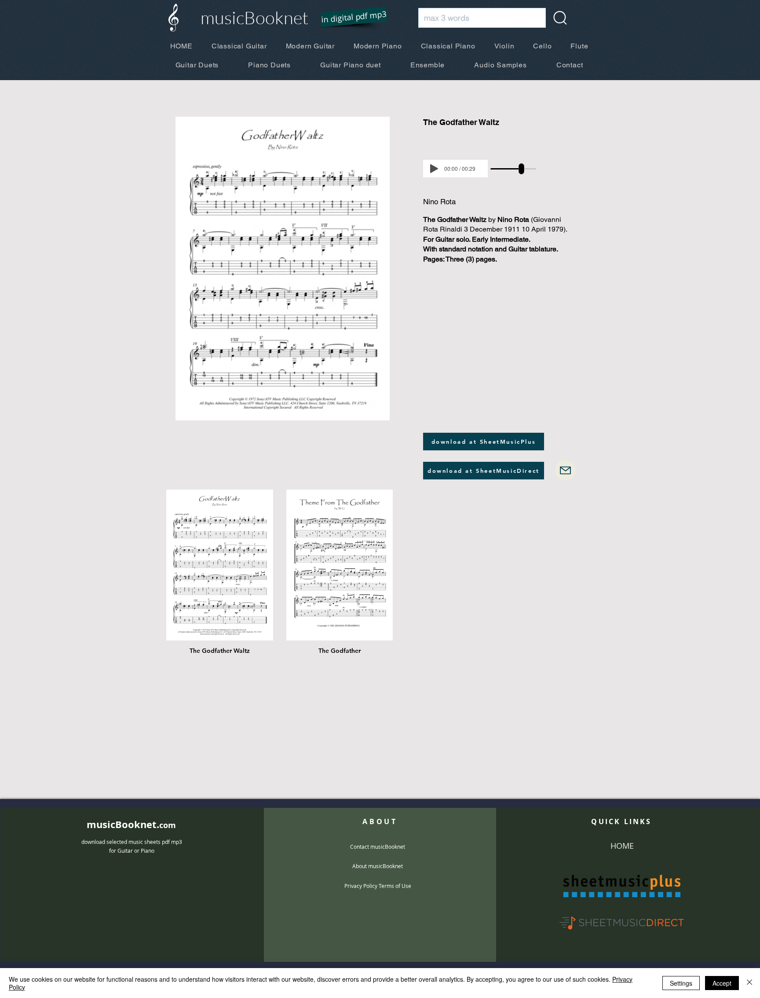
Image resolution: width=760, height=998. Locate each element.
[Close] (749, 983)
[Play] (434, 168)
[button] (348, 17)
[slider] (521, 168)
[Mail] (565, 470)
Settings (681, 983)
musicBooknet (254, 17)
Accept (721, 983)
